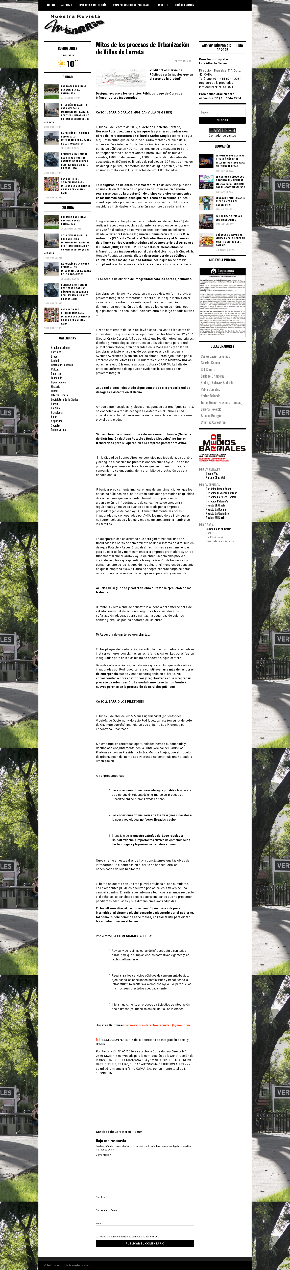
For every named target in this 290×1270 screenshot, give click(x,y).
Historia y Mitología (93, 5)
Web (98, 1223)
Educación (56, 378)
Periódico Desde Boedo (218, 489)
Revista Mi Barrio (215, 517)
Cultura (55, 369)
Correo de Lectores (62, 365)
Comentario (103, 1154)
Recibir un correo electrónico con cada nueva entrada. (129, 1236)
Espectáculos (58, 382)
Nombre (101, 1197)
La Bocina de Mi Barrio (218, 529)
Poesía (54, 404)
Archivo (66, 5)
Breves (55, 356)
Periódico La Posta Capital (221, 497)
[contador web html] (222, 130)
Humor (54, 391)
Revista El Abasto (215, 505)
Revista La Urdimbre (217, 513)
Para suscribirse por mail (131, 5)
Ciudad (55, 360)
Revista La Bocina (216, 509)
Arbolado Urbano (60, 347)
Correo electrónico (107, 1210)
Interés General (59, 395)
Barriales (56, 352)
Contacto (162, 5)
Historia (55, 386)
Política (55, 408)
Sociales (55, 425)
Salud (54, 416)
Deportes (56, 373)
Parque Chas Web (215, 477)
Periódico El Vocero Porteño (221, 493)
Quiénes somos (184, 5)
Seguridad (56, 421)
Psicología (57, 412)
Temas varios (58, 429)
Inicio (51, 5)
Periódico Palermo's (217, 501)
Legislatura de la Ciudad (64, 399)
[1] (182, 221)
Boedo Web (212, 473)
